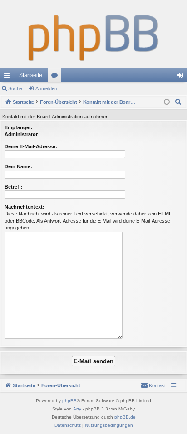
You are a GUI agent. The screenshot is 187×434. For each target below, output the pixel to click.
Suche (15, 88)
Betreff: (14, 187)
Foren (56, 77)
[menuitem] (178, 102)
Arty (77, 408)
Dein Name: (18, 166)
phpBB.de (125, 416)
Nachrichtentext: (24, 207)
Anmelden (46, 88)
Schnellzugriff (9, 77)
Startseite (30, 75)
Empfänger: (19, 127)
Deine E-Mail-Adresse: (31, 146)
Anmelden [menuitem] (182, 77)
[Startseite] (93, 34)
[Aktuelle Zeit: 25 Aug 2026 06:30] (167, 102)
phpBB (69, 400)
